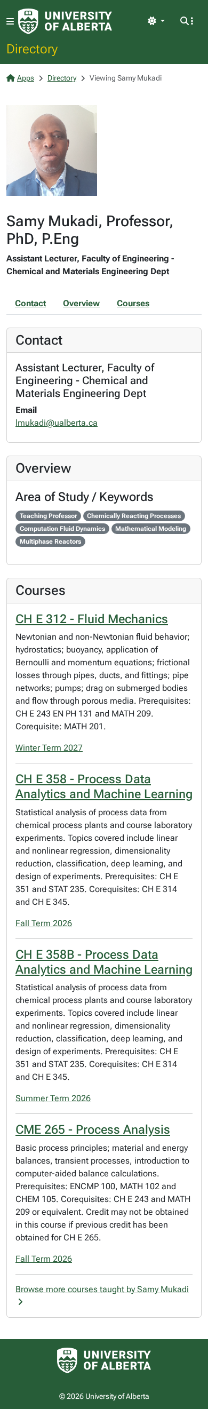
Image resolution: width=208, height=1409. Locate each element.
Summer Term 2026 (53, 1098)
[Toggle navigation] (10, 21)
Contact (30, 303)
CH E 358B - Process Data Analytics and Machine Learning (104, 962)
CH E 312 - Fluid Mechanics (91, 619)
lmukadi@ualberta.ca (56, 423)
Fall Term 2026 (43, 923)
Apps (25, 78)
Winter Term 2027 (49, 748)
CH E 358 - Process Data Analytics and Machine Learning (104, 786)
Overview (81, 303)
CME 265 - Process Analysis (92, 1130)
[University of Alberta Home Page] (65, 21)
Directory (32, 48)
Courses (133, 303)
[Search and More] (186, 21)
